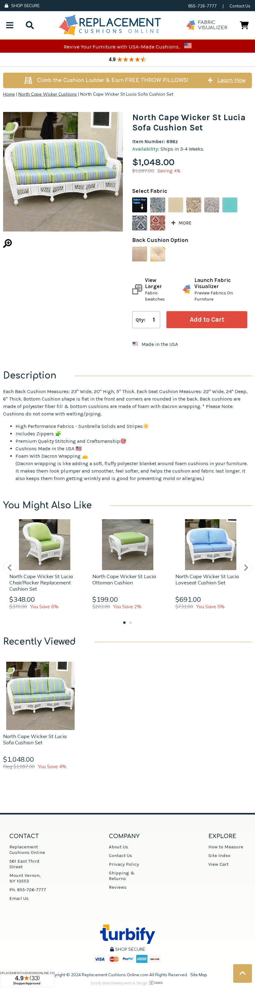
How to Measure (225, 847)
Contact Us (240, 5)
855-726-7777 (202, 5)
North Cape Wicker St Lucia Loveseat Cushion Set (207, 579)
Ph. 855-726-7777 (27, 889)
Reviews (118, 887)
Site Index (219, 855)
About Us (118, 847)
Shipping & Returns (122, 875)
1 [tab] (124, 622)
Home (9, 94)
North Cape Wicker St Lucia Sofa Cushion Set (35, 739)
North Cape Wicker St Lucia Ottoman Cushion (124, 579)
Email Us (19, 898)
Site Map (198, 974)
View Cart (218, 864)
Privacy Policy (124, 864)
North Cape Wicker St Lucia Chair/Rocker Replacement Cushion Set (41, 582)
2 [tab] (130, 622)
